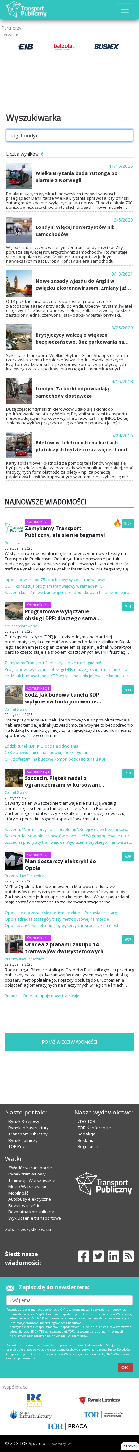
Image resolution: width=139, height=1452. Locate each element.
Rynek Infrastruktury (28, 1128)
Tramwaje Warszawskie (31, 1180)
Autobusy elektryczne (29, 1199)
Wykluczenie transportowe (34, 1218)
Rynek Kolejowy (23, 1121)
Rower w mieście (24, 1205)
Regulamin (88, 1146)
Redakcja (87, 1134)
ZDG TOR (86, 1121)
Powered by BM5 (61, 1444)
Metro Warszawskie (28, 1186)
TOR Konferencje (94, 1128)
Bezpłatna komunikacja (31, 1212)
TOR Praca (18, 1146)
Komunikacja (38, 521)
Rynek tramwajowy (27, 1174)
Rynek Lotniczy (22, 1140)
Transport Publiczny (28, 1134)
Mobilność (18, 1193)
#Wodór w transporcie (30, 1168)
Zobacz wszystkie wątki (28, 1229)
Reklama (86, 1140)
